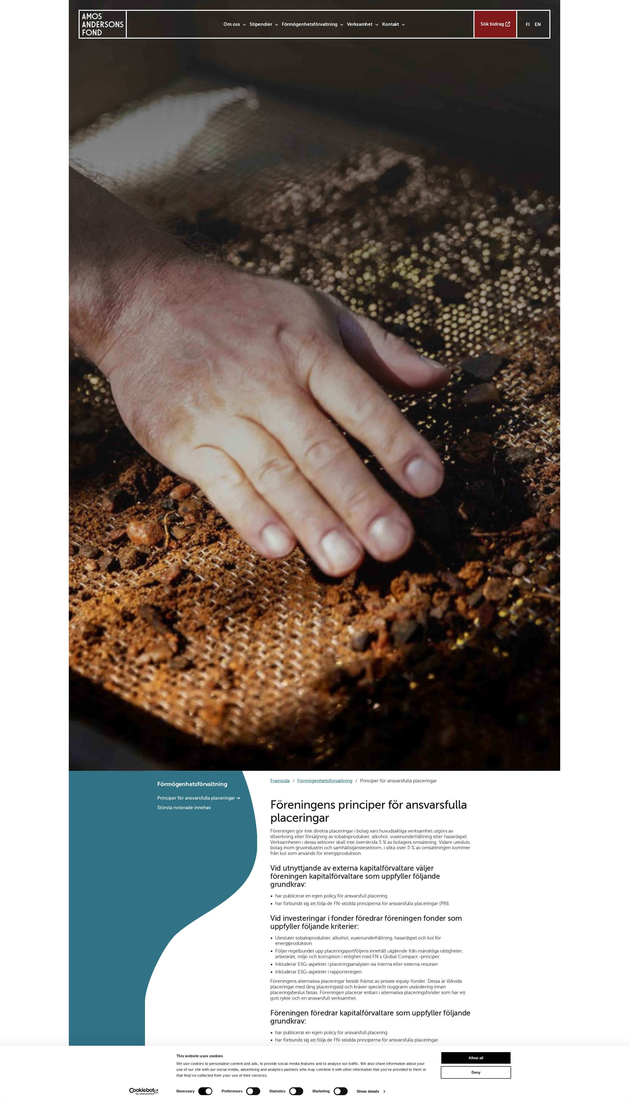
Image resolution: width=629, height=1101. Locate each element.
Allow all (476, 1058)
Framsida (280, 780)
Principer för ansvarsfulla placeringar (196, 798)
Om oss (232, 24)
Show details (368, 1091)
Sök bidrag (492, 24)
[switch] (253, 1091)
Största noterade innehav (184, 807)
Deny (476, 1072)
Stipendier (261, 24)
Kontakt (390, 24)
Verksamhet (359, 24)
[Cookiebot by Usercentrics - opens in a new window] (143, 1091)
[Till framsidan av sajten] (103, 24)
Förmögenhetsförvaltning (310, 24)
